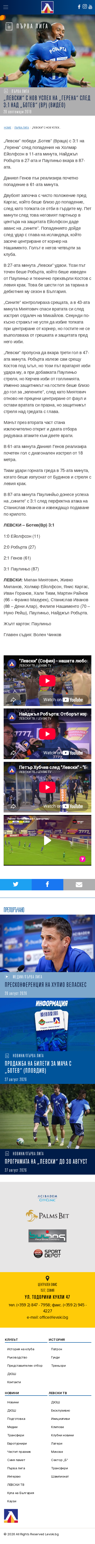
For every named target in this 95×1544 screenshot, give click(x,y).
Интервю (14, 1476)
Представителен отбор (25, 1365)
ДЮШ (11, 1374)
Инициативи (60, 1419)
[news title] (47, 943)
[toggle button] (5, 7)
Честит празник (19, 1452)
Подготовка (16, 1419)
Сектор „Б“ (59, 1460)
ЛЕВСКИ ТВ (15, 1485)
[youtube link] (90, 7)
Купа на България (20, 1493)
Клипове (57, 1427)
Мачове (57, 1452)
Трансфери (15, 1435)
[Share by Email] (79, 884)
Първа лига (21, 127)
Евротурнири (17, 1443)
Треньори (58, 1365)
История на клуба (20, 1349)
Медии (12, 1427)
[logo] (47, 6)
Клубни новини (62, 1435)
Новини (13, 1402)
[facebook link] (79, 7)
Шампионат (60, 1476)
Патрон (56, 1349)
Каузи (11, 1501)
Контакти (14, 1382)
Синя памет (16, 1460)
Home (7, 127)
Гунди (55, 1357)
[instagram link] (85, 6)
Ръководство (17, 1357)
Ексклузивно (60, 1410)
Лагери (56, 1443)
